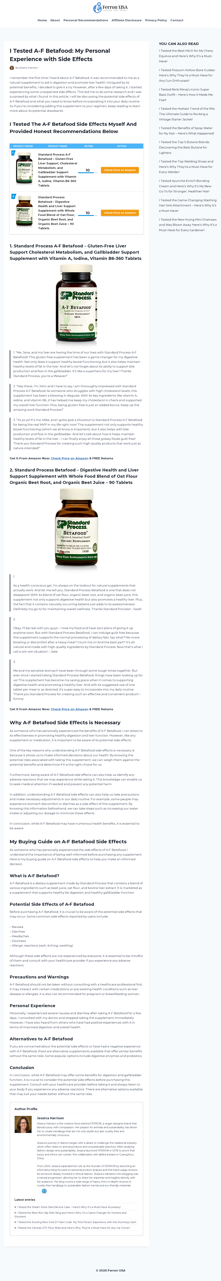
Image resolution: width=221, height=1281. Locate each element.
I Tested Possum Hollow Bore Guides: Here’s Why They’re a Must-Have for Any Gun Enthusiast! (187, 75)
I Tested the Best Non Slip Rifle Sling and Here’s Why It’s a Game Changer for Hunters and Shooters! (70, 1214)
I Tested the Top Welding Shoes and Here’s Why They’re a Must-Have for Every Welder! (186, 167)
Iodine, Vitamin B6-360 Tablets (107, 258)
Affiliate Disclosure (127, 20)
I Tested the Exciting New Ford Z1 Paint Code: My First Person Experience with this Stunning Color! (76, 1222)
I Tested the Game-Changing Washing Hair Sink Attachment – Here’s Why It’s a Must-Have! (188, 205)
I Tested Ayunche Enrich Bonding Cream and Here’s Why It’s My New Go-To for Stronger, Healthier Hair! (185, 186)
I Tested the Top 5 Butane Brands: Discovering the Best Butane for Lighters (184, 147)
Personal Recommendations (86, 20)
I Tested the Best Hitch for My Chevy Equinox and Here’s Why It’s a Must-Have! (186, 56)
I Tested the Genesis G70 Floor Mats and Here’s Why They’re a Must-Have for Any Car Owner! (73, 1227)
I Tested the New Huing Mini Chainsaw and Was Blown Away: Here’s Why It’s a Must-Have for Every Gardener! (188, 225)
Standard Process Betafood (45, 470)
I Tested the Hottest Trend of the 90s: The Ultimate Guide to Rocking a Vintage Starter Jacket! (187, 114)
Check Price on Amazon (120, 170)
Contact (176, 20)
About (55, 20)
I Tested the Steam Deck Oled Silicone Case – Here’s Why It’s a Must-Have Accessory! (69, 1207)
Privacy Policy (156, 20)
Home (42, 20)
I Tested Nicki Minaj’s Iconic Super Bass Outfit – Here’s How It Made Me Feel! (186, 95)
